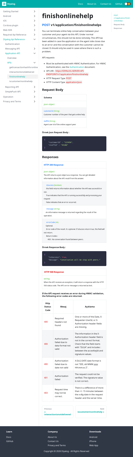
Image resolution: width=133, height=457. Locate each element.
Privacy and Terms (12, 101)
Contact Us (105, 3)
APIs (9, 62)
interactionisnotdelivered (21, 72)
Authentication (12, 44)
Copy (102, 139)
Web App (93, 445)
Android (7, 16)
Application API (12, 53)
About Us (91, 3)
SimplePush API (13, 91)
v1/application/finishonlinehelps (122, 18)
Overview (11, 58)
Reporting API (12, 87)
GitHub (118, 3)
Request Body (119, 24)
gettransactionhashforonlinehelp (23, 67)
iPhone (92, 441)
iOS (4, 20)
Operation (8, 96)
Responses (118, 28)
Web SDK (7, 30)
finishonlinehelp (17, 76)
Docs (80, 3)
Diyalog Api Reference (14, 39)
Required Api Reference (14, 34)
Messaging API (12, 48)
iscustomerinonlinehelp (21, 81)
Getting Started (10, 11)
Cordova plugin (10, 25)
